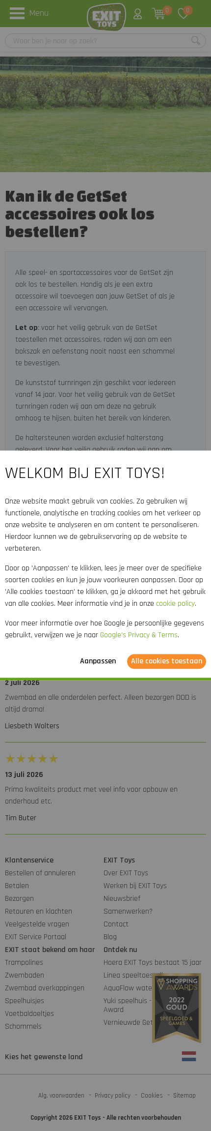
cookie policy (175, 604)
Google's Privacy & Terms (139, 635)
